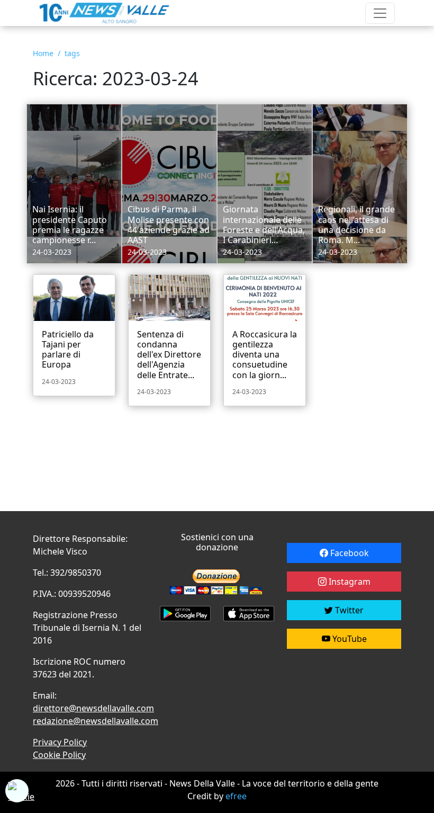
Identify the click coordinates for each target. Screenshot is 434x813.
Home (43, 53)
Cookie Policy (59, 755)
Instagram (348, 581)
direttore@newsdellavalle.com (93, 708)
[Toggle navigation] (380, 13)
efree (236, 796)
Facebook (348, 553)
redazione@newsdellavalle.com (95, 721)
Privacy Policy (60, 742)
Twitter (348, 610)
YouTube (348, 639)
